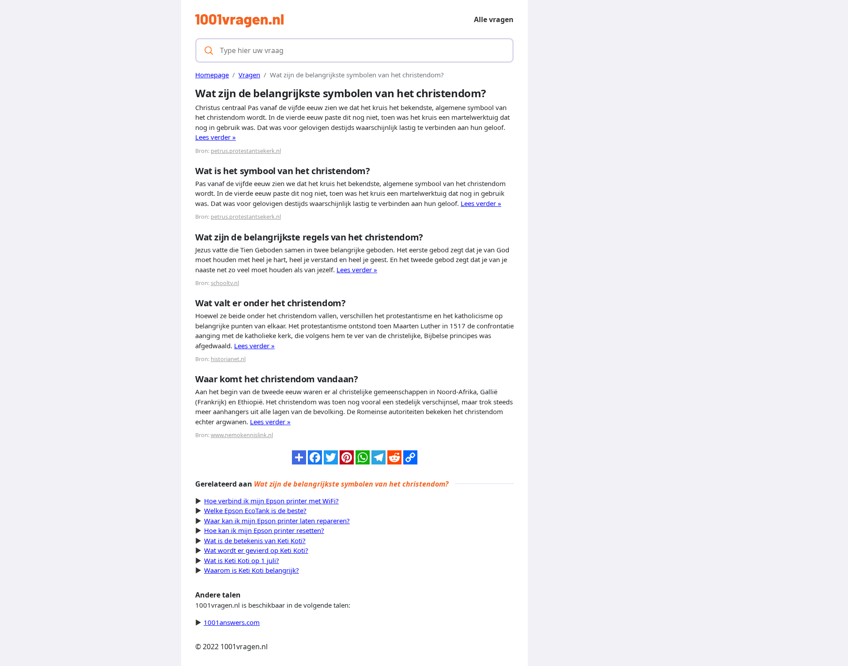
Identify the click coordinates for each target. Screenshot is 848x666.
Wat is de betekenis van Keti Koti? (255, 540)
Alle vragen (494, 19)
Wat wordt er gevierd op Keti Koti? (256, 550)
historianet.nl (228, 359)
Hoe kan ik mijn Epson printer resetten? (264, 530)
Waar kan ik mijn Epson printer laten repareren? (277, 520)
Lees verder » (215, 137)
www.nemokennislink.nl (242, 435)
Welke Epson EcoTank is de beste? (255, 510)
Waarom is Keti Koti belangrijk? (251, 570)
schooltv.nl (225, 283)
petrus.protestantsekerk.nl (246, 151)
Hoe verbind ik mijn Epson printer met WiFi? (271, 500)
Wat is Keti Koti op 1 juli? (241, 560)
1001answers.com (232, 622)
